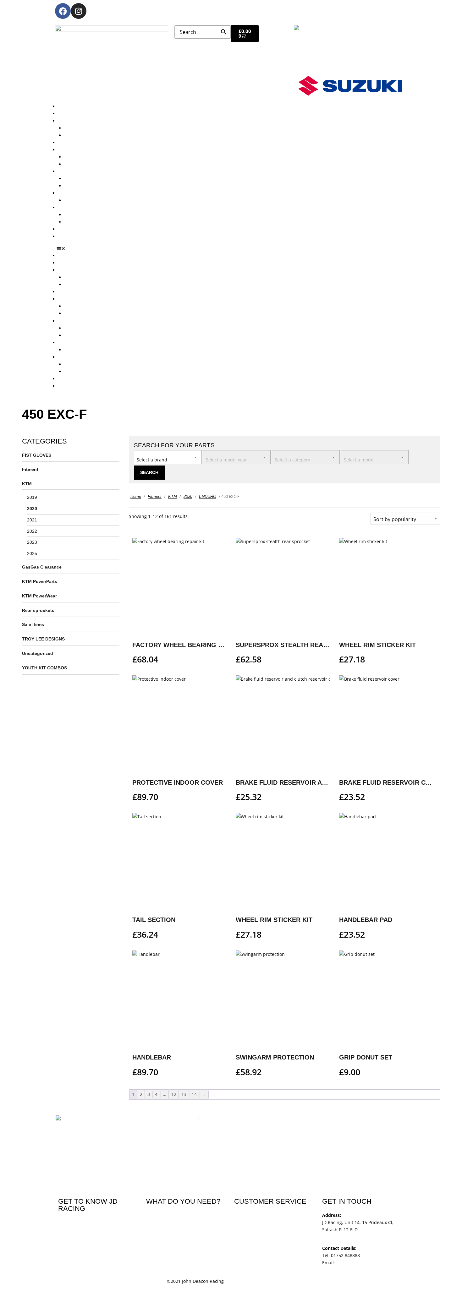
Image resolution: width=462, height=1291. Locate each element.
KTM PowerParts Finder (88, 200)
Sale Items (75, 222)
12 (173, 1094)
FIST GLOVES (36, 455)
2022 (32, 531)
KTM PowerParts (39, 581)
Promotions (70, 171)
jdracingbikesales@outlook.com (369, 1263)
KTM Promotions (81, 179)
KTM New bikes (80, 128)
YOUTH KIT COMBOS (44, 667)
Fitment (30, 469)
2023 (32, 542)
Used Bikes (69, 142)
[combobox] (168, 457)
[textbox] (167, 456)
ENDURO (207, 496)
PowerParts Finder (77, 193)
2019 (32, 497)
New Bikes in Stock (77, 150)
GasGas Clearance (42, 566)
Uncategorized (37, 653)
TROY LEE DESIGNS (43, 638)
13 (183, 1094)
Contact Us (69, 236)
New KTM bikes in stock (89, 157)
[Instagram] (78, 11)
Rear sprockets (38, 610)
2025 (32, 553)
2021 (32, 519)
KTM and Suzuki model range (89, 121)
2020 (32, 508)
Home (135, 496)
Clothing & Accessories (82, 207)
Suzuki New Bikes (82, 135)
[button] (233, 248)
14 (194, 1094)
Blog (62, 229)
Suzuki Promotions (83, 186)
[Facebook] (63, 11)
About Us (67, 114)
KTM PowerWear (81, 215)
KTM (27, 483)
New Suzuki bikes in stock (91, 164)
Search (149, 472)
